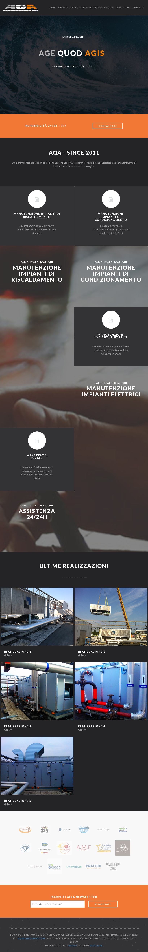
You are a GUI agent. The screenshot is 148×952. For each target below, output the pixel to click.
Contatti (138, 7)
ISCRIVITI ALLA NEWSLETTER (74, 896)
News (119, 7)
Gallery (109, 7)
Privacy (72, 945)
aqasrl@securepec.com (31, 938)
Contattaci (107, 126)
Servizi (74, 7)
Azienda (63, 7)
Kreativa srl (96, 945)
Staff (127, 7)
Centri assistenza (91, 7)
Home (52, 7)
